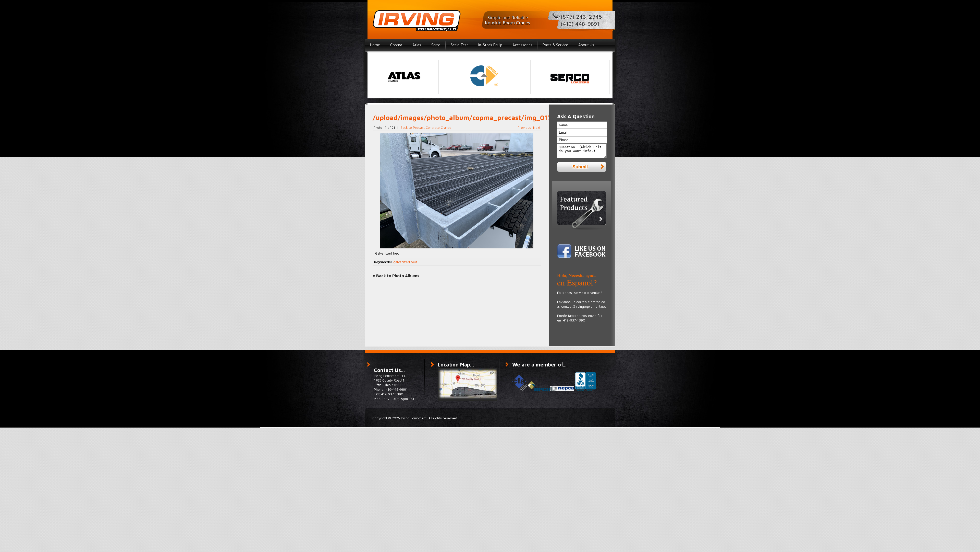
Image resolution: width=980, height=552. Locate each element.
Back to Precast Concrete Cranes (425, 127)
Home (375, 45)
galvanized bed (405, 262)
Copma (396, 45)
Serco (435, 45)
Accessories (522, 45)
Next (536, 127)
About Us (586, 45)
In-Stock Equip (490, 45)
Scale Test (459, 45)
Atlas (416, 45)
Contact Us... (389, 370)
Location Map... (456, 364)
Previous (524, 127)
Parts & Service (555, 45)
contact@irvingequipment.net (583, 306)
